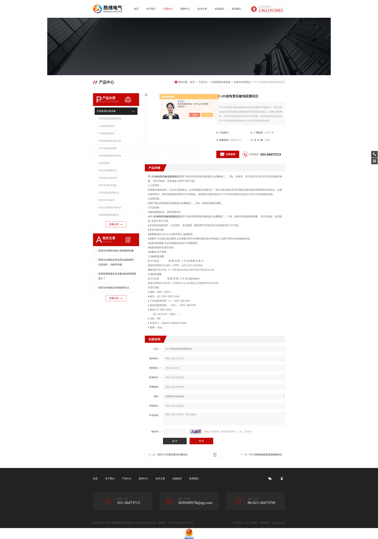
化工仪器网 (251, 523)
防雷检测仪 (104, 163)
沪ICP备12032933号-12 (180, 523)
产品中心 (168, 9)
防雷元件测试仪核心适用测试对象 (116, 250)
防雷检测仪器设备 (220, 82)
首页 (136, 9)
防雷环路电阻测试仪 (109, 192)
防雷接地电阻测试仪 (109, 215)
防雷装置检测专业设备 (110, 155)
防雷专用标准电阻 (108, 185)
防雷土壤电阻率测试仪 (110, 207)
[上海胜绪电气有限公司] (108, 9)
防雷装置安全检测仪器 (110, 118)
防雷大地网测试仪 (108, 170)
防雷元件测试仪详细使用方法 (113, 287)
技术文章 (202, 9)
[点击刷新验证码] (195, 431)
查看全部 (114, 224)
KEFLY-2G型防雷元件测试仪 (172, 454)
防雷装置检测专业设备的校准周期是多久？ (117, 276)
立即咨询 (230, 154)
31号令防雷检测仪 (108, 148)
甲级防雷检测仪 (107, 133)
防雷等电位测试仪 (108, 178)
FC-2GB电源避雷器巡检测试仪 (266, 454)
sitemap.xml (278, 523)
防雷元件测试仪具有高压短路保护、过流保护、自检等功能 (117, 262)
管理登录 (264, 523)
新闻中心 (185, 9)
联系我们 (236, 9)
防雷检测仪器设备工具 (110, 141)
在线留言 (219, 9)
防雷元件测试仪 (242, 82)
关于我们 (151, 9)
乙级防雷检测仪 (107, 126)
